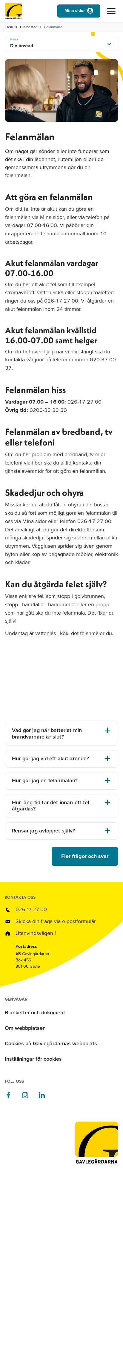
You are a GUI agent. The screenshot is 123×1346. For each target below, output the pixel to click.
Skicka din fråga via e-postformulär (56, 921)
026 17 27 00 (31, 909)
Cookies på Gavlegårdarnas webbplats (51, 1043)
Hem (9, 27)
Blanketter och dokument (35, 1012)
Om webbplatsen (25, 1028)
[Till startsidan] (13, 12)
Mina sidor (74, 10)
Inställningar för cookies (33, 1059)
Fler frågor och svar (84, 856)
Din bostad (28, 27)
